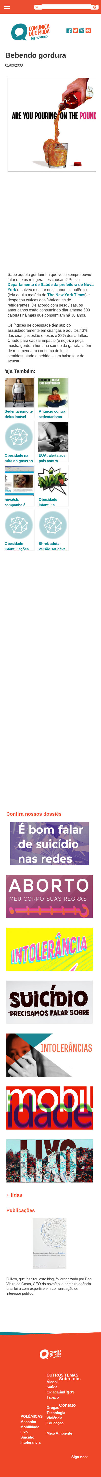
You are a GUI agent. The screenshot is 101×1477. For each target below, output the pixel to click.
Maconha (28, 1422)
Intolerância (30, 1442)
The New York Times (66, 295)
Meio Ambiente (59, 1433)
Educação (55, 1423)
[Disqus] (51, 622)
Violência (54, 1418)
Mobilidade (29, 1427)
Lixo (24, 1432)
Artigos (67, 1392)
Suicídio (27, 1437)
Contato (67, 1405)
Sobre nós (70, 1378)
